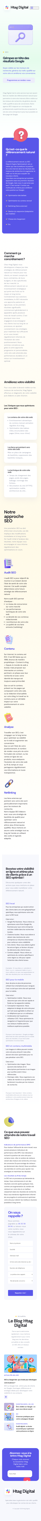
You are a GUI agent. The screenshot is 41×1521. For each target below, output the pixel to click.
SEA (14, 1375)
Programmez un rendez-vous (19, 80)
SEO (17, 1375)
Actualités (8, 1375)
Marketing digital (22, 1404)
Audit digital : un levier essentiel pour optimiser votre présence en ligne (25, 1428)
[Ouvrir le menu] (34, 8)
